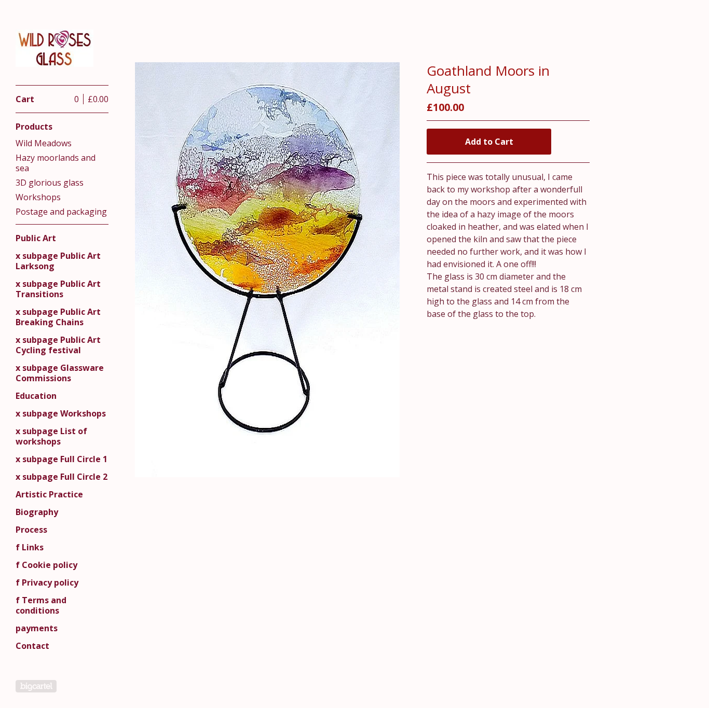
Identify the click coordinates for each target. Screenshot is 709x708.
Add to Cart (489, 141)
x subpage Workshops (61, 413)
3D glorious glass (50, 182)
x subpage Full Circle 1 (61, 459)
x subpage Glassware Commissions (60, 373)
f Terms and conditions (41, 605)
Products (34, 126)
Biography (37, 512)
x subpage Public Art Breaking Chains (58, 317)
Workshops (38, 197)
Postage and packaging (61, 211)
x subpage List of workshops (51, 436)
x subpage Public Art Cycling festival (58, 345)
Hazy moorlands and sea (56, 163)
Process (31, 529)
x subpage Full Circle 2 (61, 476)
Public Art (36, 238)
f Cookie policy (46, 565)
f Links (30, 547)
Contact (32, 645)
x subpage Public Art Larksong (58, 261)
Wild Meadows (44, 143)
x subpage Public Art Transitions (58, 289)
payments (37, 628)
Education (36, 395)
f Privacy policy (47, 582)
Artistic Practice (49, 494)
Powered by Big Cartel (36, 686)
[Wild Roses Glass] (54, 48)
